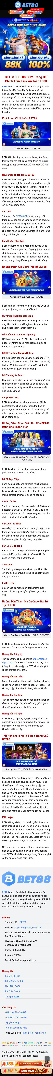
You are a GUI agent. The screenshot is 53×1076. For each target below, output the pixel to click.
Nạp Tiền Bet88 (12, 986)
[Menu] (4, 4)
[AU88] (26, 1064)
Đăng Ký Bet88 (12, 976)
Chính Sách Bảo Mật (16, 1027)
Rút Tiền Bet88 (12, 991)
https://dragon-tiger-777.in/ (28, 927)
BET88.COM (22, 216)
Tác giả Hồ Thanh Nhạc (34, 1032)
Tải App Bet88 (12, 996)
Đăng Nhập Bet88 (14, 981)
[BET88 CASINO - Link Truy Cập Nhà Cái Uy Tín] (26, 5)
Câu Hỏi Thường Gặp (16, 1012)
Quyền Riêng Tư (14, 1022)
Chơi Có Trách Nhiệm (16, 1017)
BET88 (5, 86)
